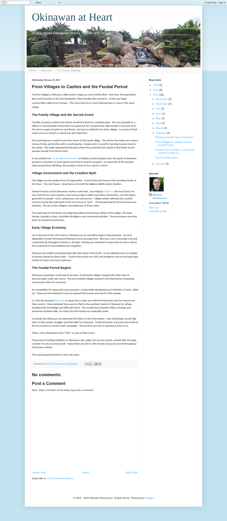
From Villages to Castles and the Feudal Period (173, 143)
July (158, 108)
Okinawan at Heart (72, 17)
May (158, 118)
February (161, 132)
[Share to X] (93, 364)
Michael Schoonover (160, 196)
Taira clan (60, 300)
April (159, 123)
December (162, 99)
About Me (46, 70)
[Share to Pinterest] (100, 364)
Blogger (149, 497)
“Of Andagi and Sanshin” (65, 158)
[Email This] (86, 364)
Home (32, 70)
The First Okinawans (166, 157)
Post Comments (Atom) (60, 478)
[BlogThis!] (90, 364)
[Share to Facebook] (96, 364)
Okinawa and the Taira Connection (174, 137)
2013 (156, 94)
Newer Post (39, 472)
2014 (156, 89)
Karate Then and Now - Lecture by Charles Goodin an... (174, 151)
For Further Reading (68, 70)
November (162, 103)
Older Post (131, 472)
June (159, 113)
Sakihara (108, 191)
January (161, 163)
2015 (156, 85)
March (160, 128)
